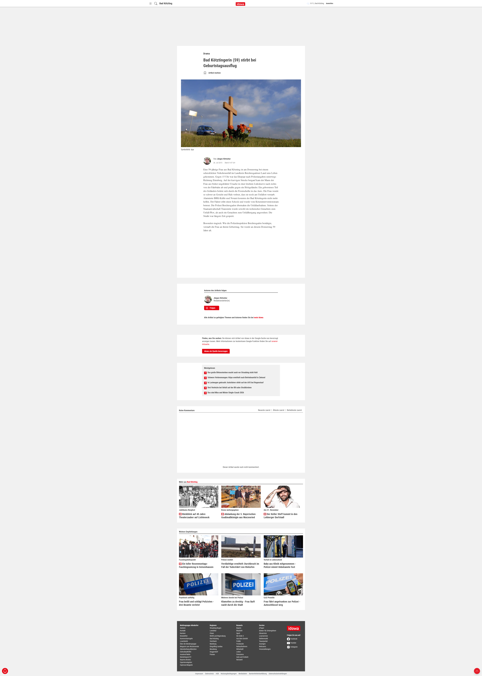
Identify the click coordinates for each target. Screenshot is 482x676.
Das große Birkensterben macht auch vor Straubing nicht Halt (233, 372)
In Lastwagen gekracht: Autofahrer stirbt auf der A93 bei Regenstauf (235, 382)
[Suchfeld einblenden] (155, 3)
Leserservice (263, 636)
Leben (238, 652)
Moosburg (213, 649)
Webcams (262, 646)
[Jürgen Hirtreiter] (207, 161)
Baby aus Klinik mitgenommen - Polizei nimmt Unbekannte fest (280, 565)
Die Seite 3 (240, 636)
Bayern (238, 628)
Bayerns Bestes (185, 660)
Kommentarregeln (186, 639)
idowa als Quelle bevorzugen (216, 351)
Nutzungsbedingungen (229, 674)
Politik (238, 641)
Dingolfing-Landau (216, 646)
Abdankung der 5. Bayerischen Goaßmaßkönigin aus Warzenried (238, 516)
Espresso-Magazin (186, 665)
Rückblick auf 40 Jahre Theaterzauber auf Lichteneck (194, 516)
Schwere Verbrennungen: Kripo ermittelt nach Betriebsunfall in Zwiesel (236, 377)
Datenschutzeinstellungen (278, 674)
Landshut (213, 631)
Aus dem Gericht (242, 639)
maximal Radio (185, 654)
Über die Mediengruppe (188, 644)
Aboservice (263, 633)
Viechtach (213, 641)
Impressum (199, 674)
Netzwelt (239, 660)
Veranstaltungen (265, 649)
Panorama (240, 654)
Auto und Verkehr (242, 657)
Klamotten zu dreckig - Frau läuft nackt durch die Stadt (238, 603)
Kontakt (182, 631)
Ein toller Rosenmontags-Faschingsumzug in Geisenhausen (196, 565)
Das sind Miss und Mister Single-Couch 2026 (226, 392)
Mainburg (213, 644)
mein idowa (258, 317)
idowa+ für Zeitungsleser (267, 631)
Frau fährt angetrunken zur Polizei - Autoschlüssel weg (282, 603)
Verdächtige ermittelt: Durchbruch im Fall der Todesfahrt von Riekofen (240, 565)
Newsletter (184, 636)
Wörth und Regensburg (218, 636)
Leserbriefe (184, 641)
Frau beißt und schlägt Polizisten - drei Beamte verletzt (196, 603)
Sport (238, 633)
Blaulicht (239, 631)
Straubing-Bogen (215, 628)
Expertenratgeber (186, 662)
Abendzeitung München (188, 649)
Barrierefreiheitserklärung (258, 674)
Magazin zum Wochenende (189, 646)
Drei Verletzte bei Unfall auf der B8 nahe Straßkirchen (230, 387)
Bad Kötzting (165, 3)
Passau (212, 654)
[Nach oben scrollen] (477, 671)
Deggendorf (214, 652)
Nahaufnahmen (241, 646)
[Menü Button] (150, 3)
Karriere (183, 633)
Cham (212, 633)
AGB (217, 674)
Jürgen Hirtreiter (224, 159)
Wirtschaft (239, 649)
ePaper (261, 628)
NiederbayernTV (185, 657)
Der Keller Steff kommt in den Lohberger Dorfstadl (280, 516)
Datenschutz (209, 674)
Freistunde (240, 644)
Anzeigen (262, 644)
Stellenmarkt (263, 639)
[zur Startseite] (294, 627)
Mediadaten (243, 674)
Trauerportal (263, 641)
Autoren (183, 628)
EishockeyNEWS (185, 652)
